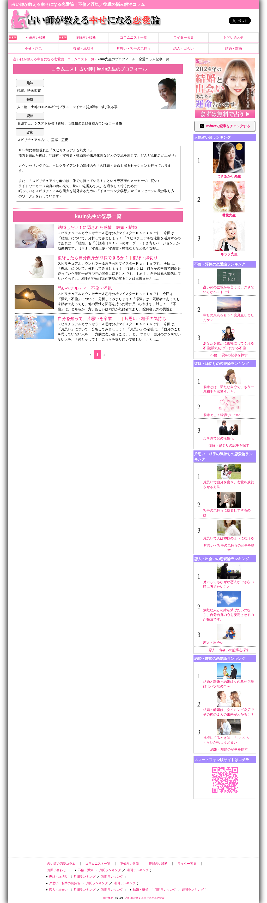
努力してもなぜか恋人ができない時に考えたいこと (228, 584)
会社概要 (108, 897)
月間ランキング (110, 870)
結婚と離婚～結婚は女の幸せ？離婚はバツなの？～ (228, 684)
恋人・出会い (183, 48)
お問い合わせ (233, 37)
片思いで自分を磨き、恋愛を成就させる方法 (228, 484)
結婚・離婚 (233, 48)
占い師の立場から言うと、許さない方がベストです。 (228, 289)
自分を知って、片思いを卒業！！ (89, 318)
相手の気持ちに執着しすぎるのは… (227, 512)
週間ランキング (138, 870)
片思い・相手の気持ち (133, 48)
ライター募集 (183, 37)
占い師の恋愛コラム (61, 863)
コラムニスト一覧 (133, 37)
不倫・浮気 (33, 48)
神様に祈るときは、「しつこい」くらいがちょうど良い (228, 740)
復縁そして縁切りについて (223, 415)
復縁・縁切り (83, 48)
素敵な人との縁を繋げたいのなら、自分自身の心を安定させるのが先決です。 (228, 614)
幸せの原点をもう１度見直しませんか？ (228, 317)
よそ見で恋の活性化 (218, 438)
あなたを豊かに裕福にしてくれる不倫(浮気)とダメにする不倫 (228, 345)
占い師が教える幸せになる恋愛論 (145, 897)
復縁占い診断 (86, 37)
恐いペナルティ (72, 288)
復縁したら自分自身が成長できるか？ (93, 258)
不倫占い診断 (36, 37)
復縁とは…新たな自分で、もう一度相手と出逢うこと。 (228, 389)
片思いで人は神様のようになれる (228, 538)
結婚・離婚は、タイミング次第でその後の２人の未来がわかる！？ (228, 712)
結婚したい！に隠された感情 (85, 227)
